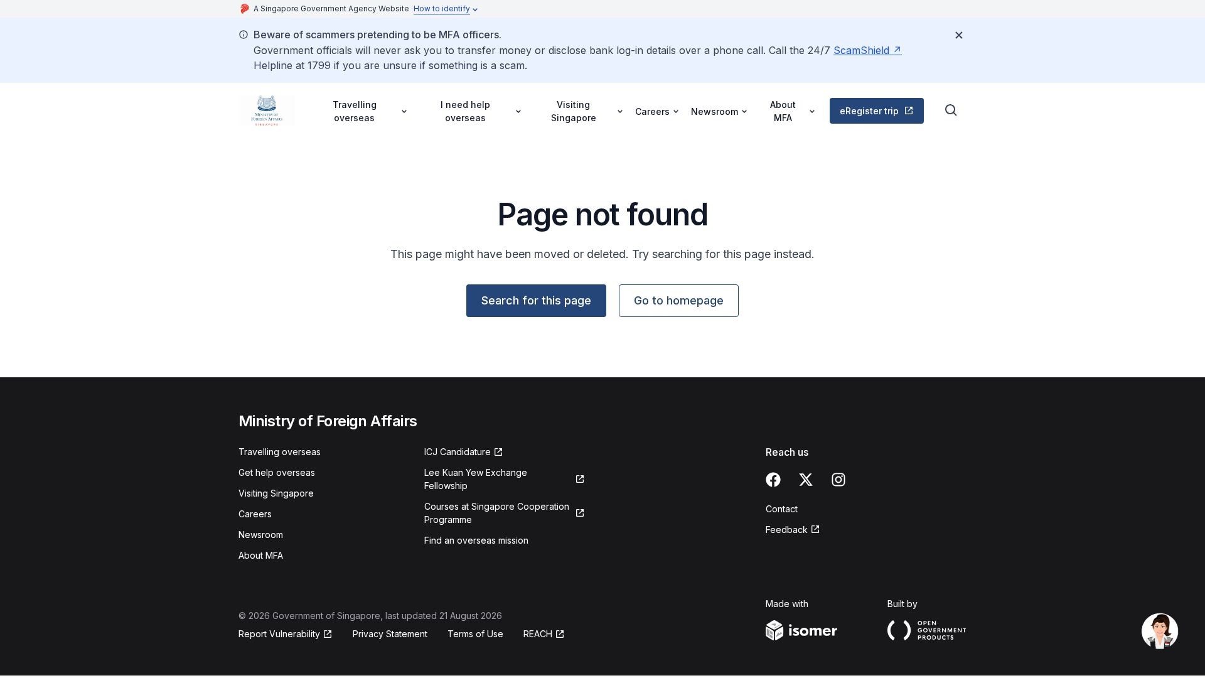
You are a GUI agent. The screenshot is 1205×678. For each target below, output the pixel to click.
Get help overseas (276, 472)
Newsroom (260, 534)
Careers (255, 513)
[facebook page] (773, 479)
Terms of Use (475, 633)
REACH (537, 633)
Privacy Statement (390, 633)
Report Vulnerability (279, 633)
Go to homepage (679, 300)
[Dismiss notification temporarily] (959, 35)
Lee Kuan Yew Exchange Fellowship (475, 479)
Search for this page (536, 300)
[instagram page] (838, 479)
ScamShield (861, 50)
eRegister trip (869, 110)
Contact (782, 508)
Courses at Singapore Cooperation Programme (496, 513)
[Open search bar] (951, 110)
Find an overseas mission (476, 540)
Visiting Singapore (276, 493)
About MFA (260, 555)
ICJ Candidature (457, 451)
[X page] (805, 479)
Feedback (787, 529)
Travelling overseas (279, 451)
